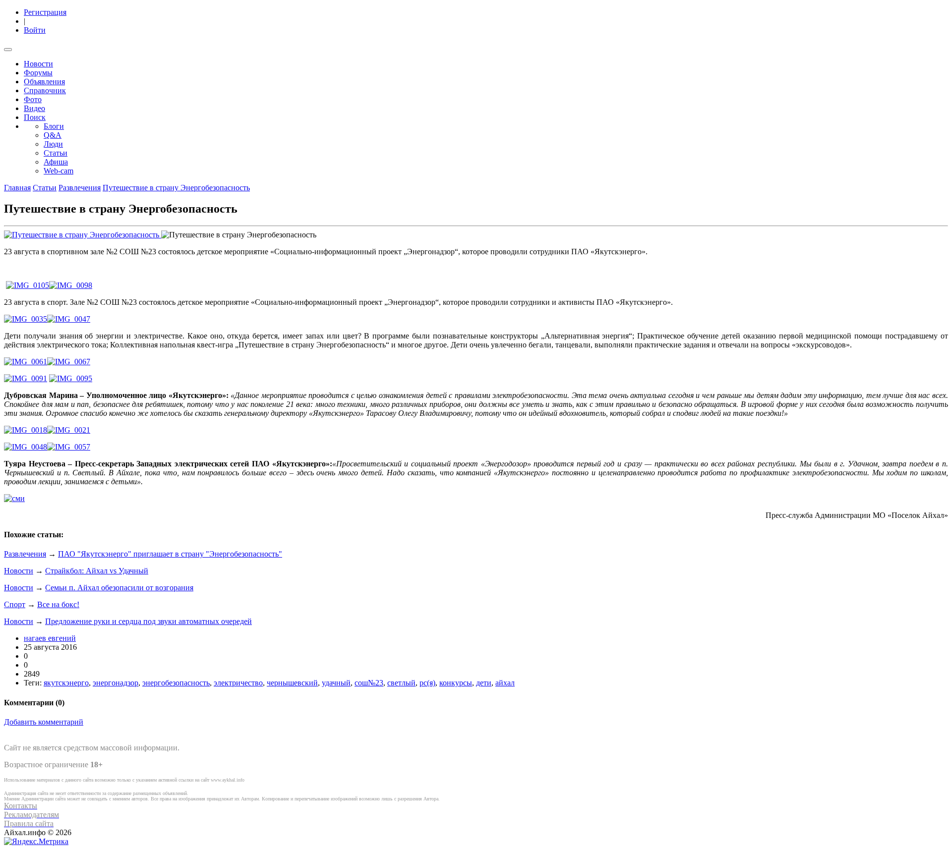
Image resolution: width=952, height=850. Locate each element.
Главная (17, 187)
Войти (35, 30)
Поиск (35, 117)
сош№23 (369, 683)
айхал (505, 683)
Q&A (52, 135)
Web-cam (58, 171)
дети (483, 683)
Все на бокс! (58, 604)
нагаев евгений (50, 638)
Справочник (45, 90)
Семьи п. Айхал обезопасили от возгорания (119, 587)
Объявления (44, 81)
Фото (33, 99)
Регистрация (45, 12)
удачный (336, 683)
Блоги (54, 126)
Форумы (38, 72)
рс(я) (427, 683)
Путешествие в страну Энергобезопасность (176, 187)
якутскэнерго (66, 683)
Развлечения (80, 187)
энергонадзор (115, 683)
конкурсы (455, 683)
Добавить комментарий (43, 722)
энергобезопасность (176, 683)
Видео (34, 108)
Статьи (55, 153)
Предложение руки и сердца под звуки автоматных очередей (148, 621)
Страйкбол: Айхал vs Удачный (96, 571)
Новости (38, 63)
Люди (53, 144)
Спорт (14, 604)
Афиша (56, 162)
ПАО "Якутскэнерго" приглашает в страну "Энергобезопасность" (170, 554)
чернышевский (292, 683)
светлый (401, 683)
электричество (238, 683)
